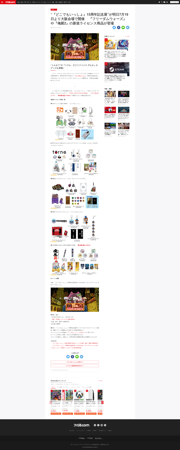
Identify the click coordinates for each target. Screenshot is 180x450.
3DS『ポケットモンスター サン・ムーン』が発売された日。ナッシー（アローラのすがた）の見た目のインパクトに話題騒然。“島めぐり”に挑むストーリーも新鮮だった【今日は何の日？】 (115, 54)
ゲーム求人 (43, 2)
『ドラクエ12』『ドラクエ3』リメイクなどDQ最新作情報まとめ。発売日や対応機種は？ (110, 132)
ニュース (49, 2)
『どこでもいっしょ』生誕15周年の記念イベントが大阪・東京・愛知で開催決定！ (75, 343)
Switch (22, 2)
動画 (53, 2)
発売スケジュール (36, 2)
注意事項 (94, 430)
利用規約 (89, 430)
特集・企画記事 (58, 2)
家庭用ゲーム (53, 9)
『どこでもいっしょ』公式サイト (76, 332)
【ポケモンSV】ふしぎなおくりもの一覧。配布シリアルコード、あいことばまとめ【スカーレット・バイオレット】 (123, 116)
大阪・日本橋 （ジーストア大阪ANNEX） (64, 319)
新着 (19, 2)
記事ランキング (109, 36)
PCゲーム (29, 2)
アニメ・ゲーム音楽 (86, 387)
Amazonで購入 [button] (56, 413)
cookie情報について (102, 430)
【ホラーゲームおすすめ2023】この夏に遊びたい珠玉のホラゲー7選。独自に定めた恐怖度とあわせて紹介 (123, 100)
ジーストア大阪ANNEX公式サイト (75, 366)
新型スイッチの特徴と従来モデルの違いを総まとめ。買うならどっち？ (110, 116)
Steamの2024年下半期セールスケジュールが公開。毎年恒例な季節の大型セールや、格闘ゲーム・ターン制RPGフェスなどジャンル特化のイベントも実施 (115, 77)
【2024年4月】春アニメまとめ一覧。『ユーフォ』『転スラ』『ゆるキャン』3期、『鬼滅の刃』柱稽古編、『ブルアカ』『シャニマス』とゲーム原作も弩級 (110, 100)
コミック (73, 387)
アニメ (78, 387)
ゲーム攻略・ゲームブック (63, 387)
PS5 (25, 2)
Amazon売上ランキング (58, 381)
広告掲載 (109, 430)
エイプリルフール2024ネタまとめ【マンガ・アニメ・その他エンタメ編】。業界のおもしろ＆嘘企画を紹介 (123, 132)
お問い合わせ (71, 430)
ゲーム (53, 387)
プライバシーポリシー (81, 430)
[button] (102, 402)
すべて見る (100, 380)
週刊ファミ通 (67, 2)
